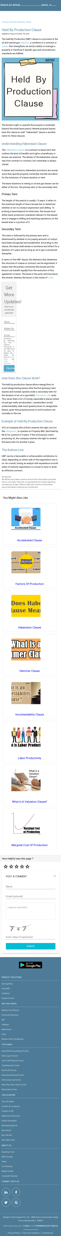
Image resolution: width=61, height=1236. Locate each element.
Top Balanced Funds (10, 1065)
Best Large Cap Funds (11, 1080)
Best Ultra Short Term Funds (14, 1084)
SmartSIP (6, 988)
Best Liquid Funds (10, 1056)
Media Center (7, 1171)
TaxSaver (6, 993)
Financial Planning (10, 1015)
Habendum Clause (15, 150)
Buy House (6, 1130)
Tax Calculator (8, 1101)
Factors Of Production (30, 584)
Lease (5, 46)
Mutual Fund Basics (10, 1010)
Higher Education (9, 1120)
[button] (30, 876)
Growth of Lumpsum (11, 1106)
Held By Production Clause (20, 22)
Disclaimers (48, 1233)
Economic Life (43, 395)
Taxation (5, 1024)
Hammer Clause (29, 671)
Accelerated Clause (29, 540)
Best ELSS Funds (9, 1070)
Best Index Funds (9, 1089)
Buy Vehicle (7, 1135)
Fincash (5, 22)
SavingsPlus (7, 984)
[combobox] (16, 5)
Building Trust (8, 1152)
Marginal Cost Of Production (30, 845)
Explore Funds (8, 998)
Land (50, 277)
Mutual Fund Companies (12, 1039)
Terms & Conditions (31, 1233)
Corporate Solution (10, 1176)
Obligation (11, 431)
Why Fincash (7, 1157)
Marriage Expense (9, 1125)
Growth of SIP (8, 1111)
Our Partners (7, 1166)
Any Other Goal (8, 1140)
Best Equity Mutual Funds (13, 1075)
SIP (3, 1020)
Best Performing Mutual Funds (15, 1051)
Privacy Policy (14, 1233)
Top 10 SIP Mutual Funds (12, 1060)
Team (4, 1161)
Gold (4, 1034)
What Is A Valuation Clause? (29, 801)
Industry (25, 42)
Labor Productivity (29, 758)
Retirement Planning (10, 1116)
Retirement (6, 1029)
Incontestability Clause (29, 714)
